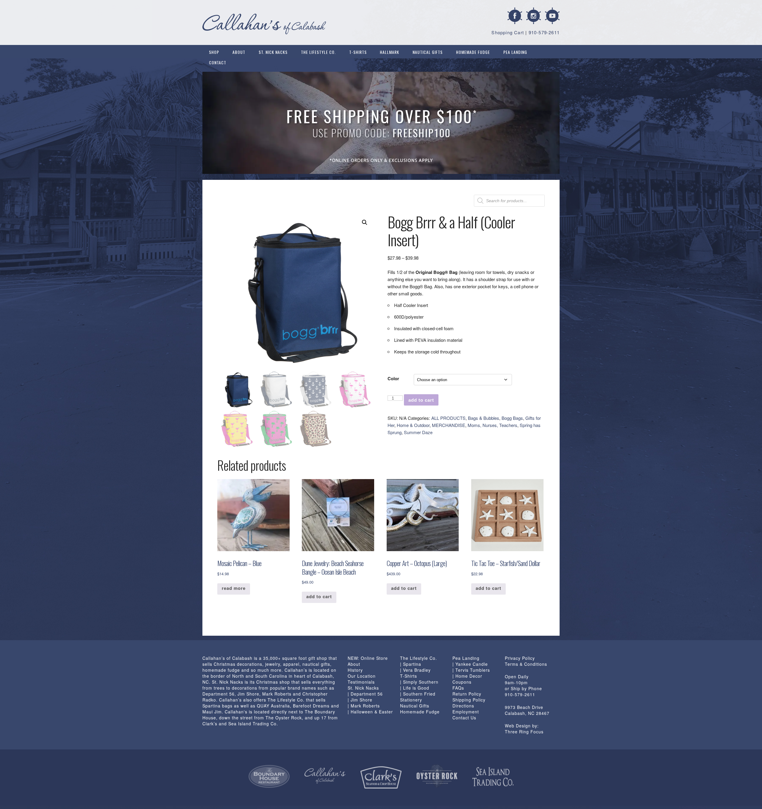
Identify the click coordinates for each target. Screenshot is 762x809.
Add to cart (421, 400)
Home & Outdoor (413, 425)
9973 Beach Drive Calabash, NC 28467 (527, 710)
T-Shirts (358, 52)
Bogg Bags (512, 418)
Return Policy (466, 694)
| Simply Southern (419, 682)
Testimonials (361, 682)
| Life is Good (414, 688)
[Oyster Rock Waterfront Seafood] (436, 776)
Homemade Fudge (473, 52)
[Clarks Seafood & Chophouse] (381, 777)
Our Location (362, 676)
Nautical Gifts (428, 52)
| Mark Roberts (364, 706)
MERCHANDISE (448, 425)
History (355, 670)
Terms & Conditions (526, 664)
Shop (214, 52)
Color (393, 378)
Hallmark (389, 52)
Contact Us (464, 718)
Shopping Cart (507, 32)
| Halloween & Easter (370, 712)
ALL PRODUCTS (448, 418)
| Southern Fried (417, 694)
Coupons (461, 682)
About (238, 52)
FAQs (458, 688)
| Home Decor (467, 676)
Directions (463, 706)
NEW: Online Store (368, 658)
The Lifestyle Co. (318, 52)
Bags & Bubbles (483, 418)
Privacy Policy (520, 658)
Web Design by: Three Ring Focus (524, 729)
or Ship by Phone (523, 688)
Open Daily (517, 676)
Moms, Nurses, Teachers (492, 425)
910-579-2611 (544, 32)
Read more (234, 588)
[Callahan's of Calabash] (325, 775)
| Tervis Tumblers (471, 670)
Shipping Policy (468, 700)
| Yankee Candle (470, 664)
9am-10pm (516, 682)
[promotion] (381, 123)
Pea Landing (515, 52)
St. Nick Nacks (273, 52)
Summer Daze (418, 432)
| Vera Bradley (415, 670)
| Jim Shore (360, 700)
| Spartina (410, 664)
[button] (364, 222)
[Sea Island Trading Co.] (492, 776)
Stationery (411, 700)
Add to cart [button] (319, 596)
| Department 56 (365, 694)
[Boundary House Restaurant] (269, 776)
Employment (465, 712)
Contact (217, 62)
